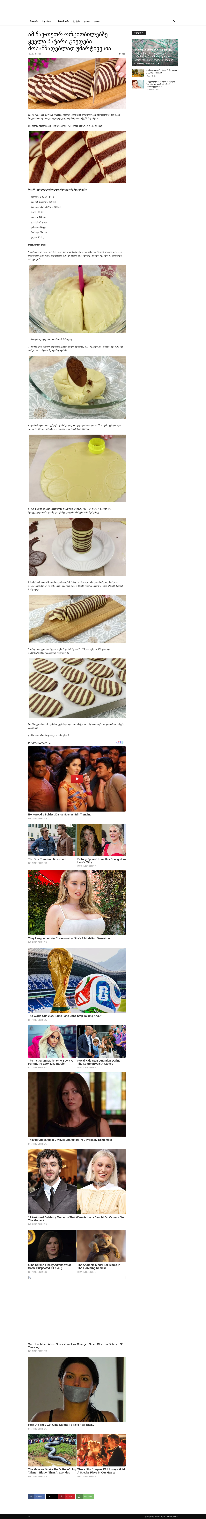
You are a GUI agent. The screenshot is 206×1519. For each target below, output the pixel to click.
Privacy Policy (172, 1516)
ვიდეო (87, 21)
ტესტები (76, 21)
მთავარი (34, 21)
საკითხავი (46, 21)
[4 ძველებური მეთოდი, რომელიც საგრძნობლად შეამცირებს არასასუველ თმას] (138, 84)
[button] (174, 21)
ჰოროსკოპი (63, 21)
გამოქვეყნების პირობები (155, 1516)
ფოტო (97, 21)
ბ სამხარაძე (139, 64)
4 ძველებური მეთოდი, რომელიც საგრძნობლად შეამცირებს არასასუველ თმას (160, 84)
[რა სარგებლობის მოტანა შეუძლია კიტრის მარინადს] (138, 73)
